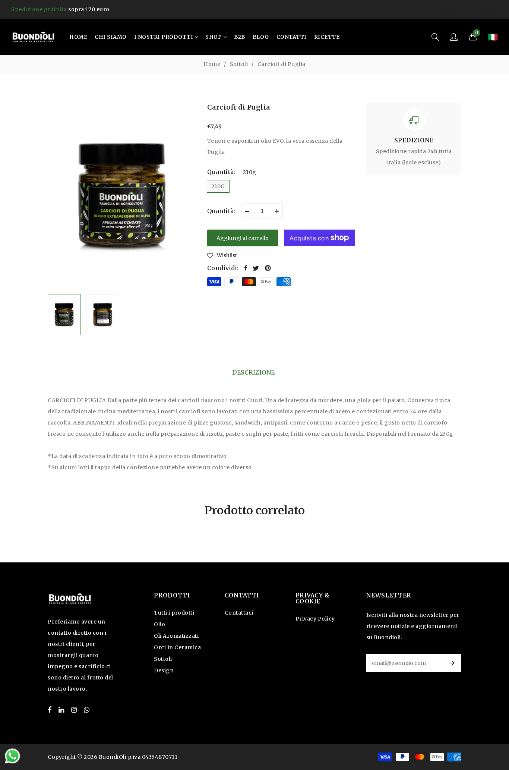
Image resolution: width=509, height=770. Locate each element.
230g (218, 186)
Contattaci (239, 612)
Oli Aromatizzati (176, 635)
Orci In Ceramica (177, 647)
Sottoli (239, 64)
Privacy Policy (315, 618)
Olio (159, 624)
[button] (473, 37)
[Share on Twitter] (256, 268)
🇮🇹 (493, 37)
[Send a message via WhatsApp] (12, 756)
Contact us (483, 9)
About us (449, 9)
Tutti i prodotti (174, 612)
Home (211, 64)
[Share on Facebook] (245, 268)
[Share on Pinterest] (268, 268)
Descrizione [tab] (253, 372)
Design (164, 670)
